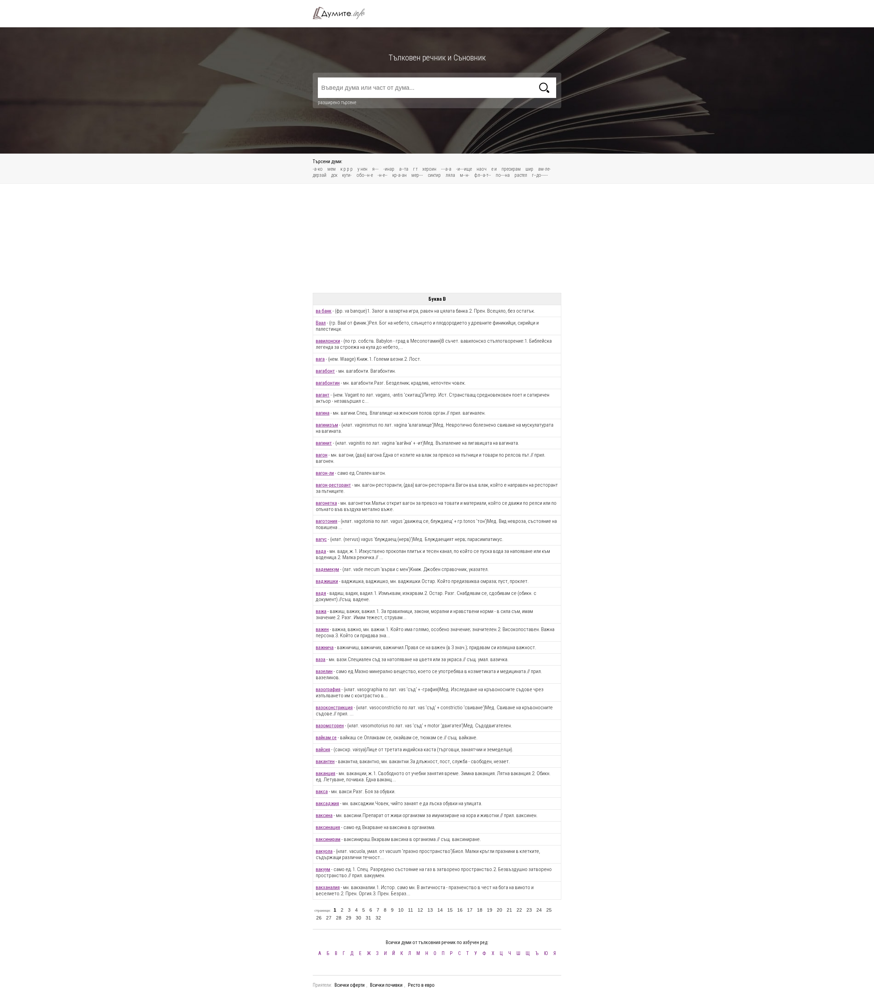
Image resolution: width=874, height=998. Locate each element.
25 (549, 910)
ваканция (325, 773)
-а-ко (318, 169)
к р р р (346, 169)
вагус (321, 539)
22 (519, 910)
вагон (321, 455)
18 (479, 910)
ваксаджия (327, 803)
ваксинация (328, 827)
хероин (429, 169)
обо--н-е (364, 175)
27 (329, 918)
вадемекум (327, 569)
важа (321, 611)
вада (321, 551)
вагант (322, 395)
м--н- (464, 175)
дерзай (319, 175)
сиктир (434, 175)
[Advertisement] (437, 238)
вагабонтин (328, 383)
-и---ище (464, 169)
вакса (322, 791)
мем (331, 169)
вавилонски (328, 341)
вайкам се (326, 738)
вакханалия (328, 887)
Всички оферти (350, 985)
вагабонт (325, 371)
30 (358, 918)
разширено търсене (337, 102)
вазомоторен (330, 726)
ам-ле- (544, 169)
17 (470, 910)
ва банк (324, 311)
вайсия (323, 749)
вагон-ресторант (333, 485)
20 (499, 910)
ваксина (324, 815)
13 (430, 910)
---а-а (446, 169)
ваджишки (327, 581)
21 (509, 910)
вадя (321, 593)
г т (415, 169)
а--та (403, 169)
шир (529, 169)
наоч (482, 169)
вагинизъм (327, 425)
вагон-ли (325, 473)
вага (320, 359)
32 (378, 918)
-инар (388, 169)
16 (460, 910)
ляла (450, 175)
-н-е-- (382, 175)
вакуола (324, 851)
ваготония (326, 521)
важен (322, 629)
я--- (375, 169)
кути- (347, 175)
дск (334, 175)
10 (401, 910)
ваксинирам (328, 839)
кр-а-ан (399, 175)
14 (440, 910)
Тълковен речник (343, 13)
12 (420, 910)
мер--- (417, 175)
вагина (322, 413)
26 (319, 918)
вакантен (325, 761)
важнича (325, 647)
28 (338, 918)
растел (520, 175)
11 (410, 910)
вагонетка (326, 503)
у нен (362, 169)
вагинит (324, 443)
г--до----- (540, 175)
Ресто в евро (421, 985)
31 (368, 918)
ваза (320, 659)
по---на (503, 175)
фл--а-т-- (482, 175)
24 (539, 910)
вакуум (323, 869)
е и (494, 169)
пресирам (511, 169)
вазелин (324, 671)
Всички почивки (386, 985)
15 (450, 910)
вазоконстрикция (334, 707)
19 (489, 910)
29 (348, 918)
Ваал (321, 323)
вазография (328, 689)
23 (529, 910)
